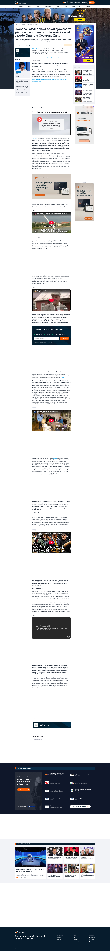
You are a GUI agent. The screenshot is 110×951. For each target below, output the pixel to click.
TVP (34, 718)
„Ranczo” (47, 65)
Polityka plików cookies (91, 948)
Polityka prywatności (74, 948)
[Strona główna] (20, 2)
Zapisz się (63, 338)
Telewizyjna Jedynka (37, 49)
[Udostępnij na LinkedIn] (29, 45)
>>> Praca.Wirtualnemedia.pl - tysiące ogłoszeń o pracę (45, 57)
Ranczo (39, 718)
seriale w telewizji (46, 718)
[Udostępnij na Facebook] (28, 45)
